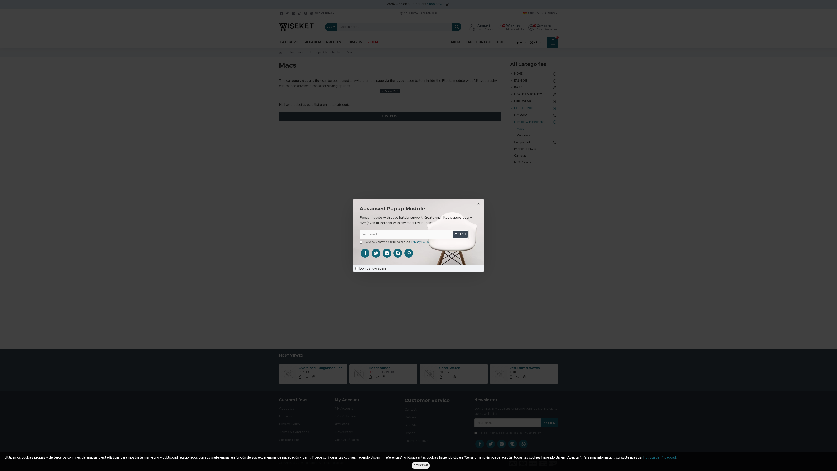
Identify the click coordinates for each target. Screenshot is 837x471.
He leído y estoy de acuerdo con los (396, 242)
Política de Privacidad (659, 457)
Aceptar (420, 465)
